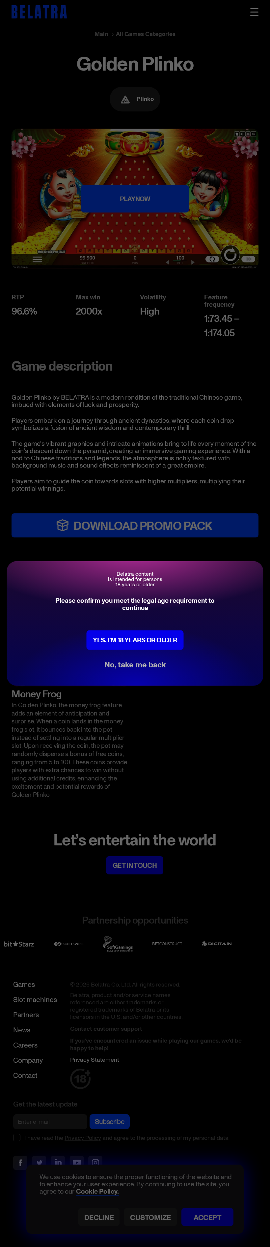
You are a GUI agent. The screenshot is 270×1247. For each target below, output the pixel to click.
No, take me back (135, 664)
